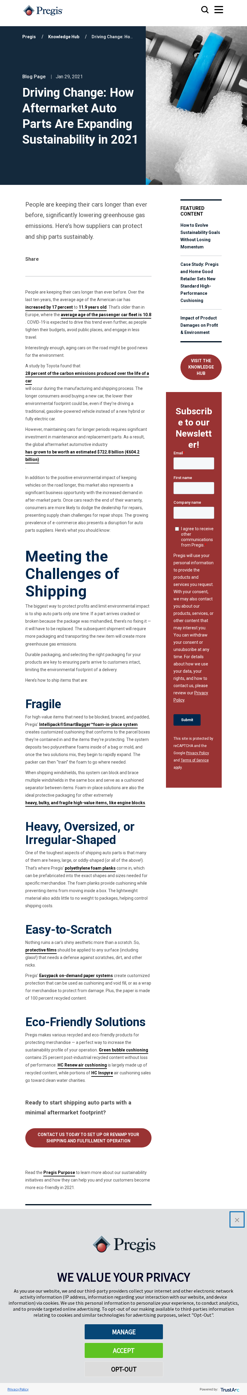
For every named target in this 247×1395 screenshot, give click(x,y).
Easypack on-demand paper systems (76, 975)
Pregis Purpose (59, 1172)
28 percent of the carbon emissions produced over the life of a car (87, 377)
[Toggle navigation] (213, 10)
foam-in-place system (115, 724)
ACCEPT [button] (124, 1350)
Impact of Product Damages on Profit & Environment (199, 325)
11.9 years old (93, 307)
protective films (41, 950)
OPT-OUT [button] (124, 1369)
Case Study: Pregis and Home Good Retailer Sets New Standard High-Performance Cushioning (199, 282)
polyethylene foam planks (90, 868)
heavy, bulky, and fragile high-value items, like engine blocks (85, 802)
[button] (237, 1219)
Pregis (29, 36)
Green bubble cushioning (123, 1050)
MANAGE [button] (124, 1332)
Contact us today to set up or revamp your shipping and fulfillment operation (88, 1137)
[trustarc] (229, 1389)
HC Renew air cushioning (82, 1065)
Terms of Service (195, 760)
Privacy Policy (197, 753)
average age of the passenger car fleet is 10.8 (106, 314)
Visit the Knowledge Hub (201, 367)
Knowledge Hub (63, 36)
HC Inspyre (102, 1072)
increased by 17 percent (49, 307)
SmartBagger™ (78, 724)
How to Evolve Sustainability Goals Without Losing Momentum (200, 236)
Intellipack (49, 724)
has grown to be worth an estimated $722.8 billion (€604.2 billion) (82, 456)
